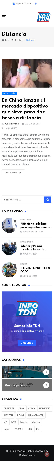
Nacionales (26, 220)
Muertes (36, 422)
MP (5, 422)
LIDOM (20, 415)
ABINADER (9, 408)
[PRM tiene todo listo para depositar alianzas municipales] (9, 225)
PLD (30, 429)
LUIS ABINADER (36, 415)
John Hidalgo (12, 124)
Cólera (31, 408)
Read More (11, 173)
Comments (10, 128)
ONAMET (19, 429)
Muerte (23, 422)
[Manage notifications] (47, 454)
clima (21, 408)
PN (37, 429)
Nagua (23, 264)
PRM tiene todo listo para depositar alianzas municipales (36, 227)
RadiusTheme (27, 455)
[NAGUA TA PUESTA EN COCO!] (9, 269)
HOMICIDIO (44, 408)
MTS (13, 422)
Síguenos (27, 343)
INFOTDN (8, 415)
